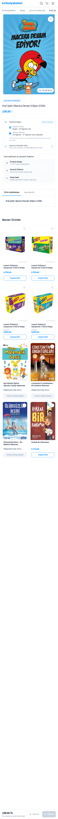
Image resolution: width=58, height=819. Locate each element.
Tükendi (50, 814)
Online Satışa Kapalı (15, 396)
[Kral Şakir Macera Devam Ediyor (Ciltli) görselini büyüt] (29, 54)
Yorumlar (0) (29, 192)
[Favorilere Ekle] (50, 19)
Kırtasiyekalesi (9, 10)
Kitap (22, 10)
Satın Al (36, 814)
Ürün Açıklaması (11, 192)
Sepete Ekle (15, 278)
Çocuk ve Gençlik (37, 10)
